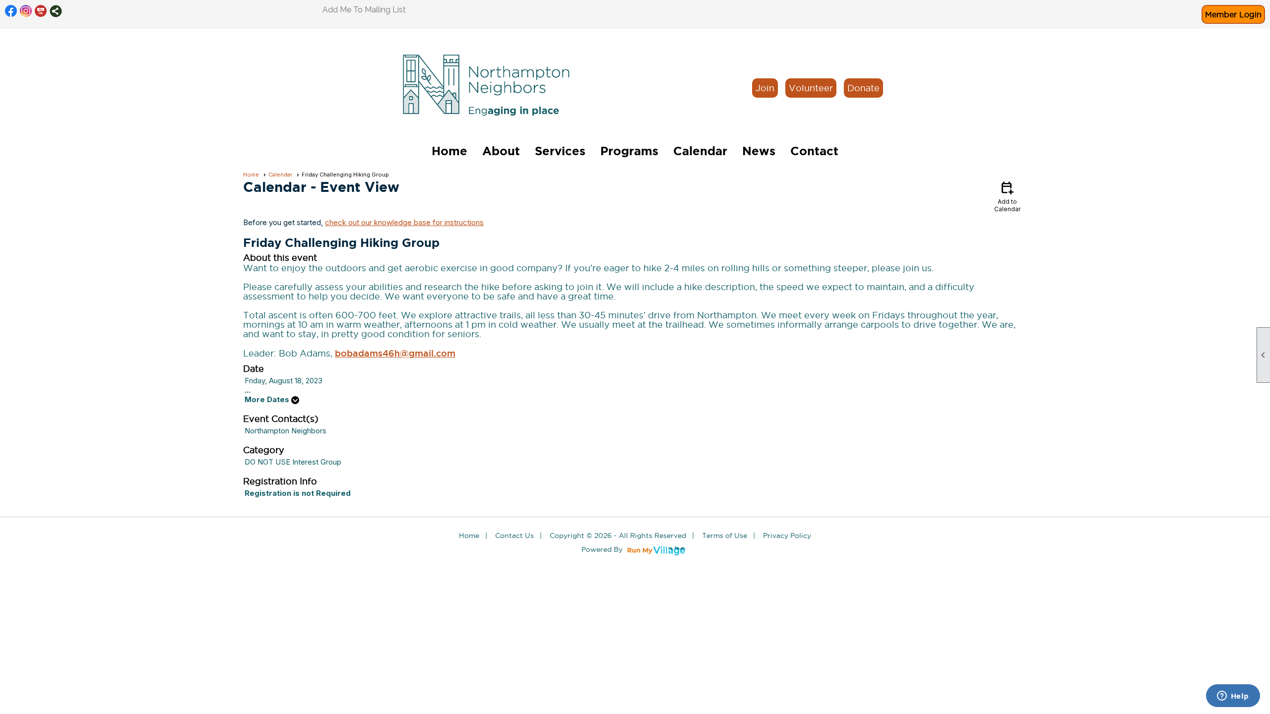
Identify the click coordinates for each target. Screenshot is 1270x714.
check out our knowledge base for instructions (404, 222)
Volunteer (811, 88)
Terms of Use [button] (724, 535)
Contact (814, 151)
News (758, 151)
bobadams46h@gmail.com (395, 353)
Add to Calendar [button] (1007, 196)
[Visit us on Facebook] (11, 11)
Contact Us (514, 535)
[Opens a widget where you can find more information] (1233, 696)
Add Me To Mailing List (364, 9)
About (501, 151)
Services (560, 151)
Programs (629, 151)
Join (765, 88)
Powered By (603, 549)
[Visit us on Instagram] (26, 11)
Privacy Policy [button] (787, 535)
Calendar (700, 151)
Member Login (1233, 14)
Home (449, 151)
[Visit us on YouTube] (41, 11)
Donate (863, 88)
